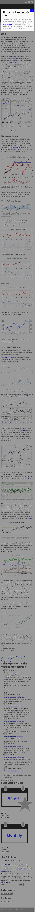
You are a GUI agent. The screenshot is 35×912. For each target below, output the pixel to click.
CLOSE (31, 10)
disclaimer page (7, 25)
